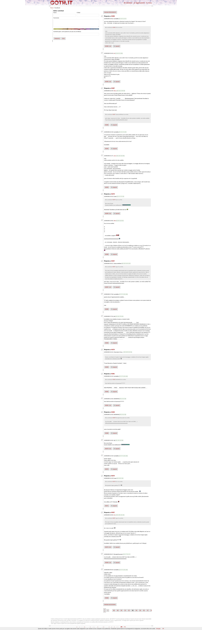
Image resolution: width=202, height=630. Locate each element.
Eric (114, 515)
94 (136, 610)
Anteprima (57, 38)
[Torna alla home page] (61, 2)
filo (114, 53)
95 (140, 610)
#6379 (113, 194)
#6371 (106, 505)
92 (129, 610)
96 (144, 610)
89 (117, 610)
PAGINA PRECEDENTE (110, 12)
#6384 (106, 343)
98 (151, 610)
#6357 (113, 261)
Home (51, 7)
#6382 (106, 391)
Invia (63, 38)
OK (163, 628)
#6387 (113, 88)
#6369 (113, 412)
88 (114, 610)
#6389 (107, 213)
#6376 (106, 469)
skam (115, 155)
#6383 (106, 367)
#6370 (113, 349)
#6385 (106, 309)
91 (125, 610)
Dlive (115, 220)
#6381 (113, 374)
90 (121, 610)
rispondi (117, 46)
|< (104, 610)
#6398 (107, 46)
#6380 (106, 433)
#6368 (106, 598)
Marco (115, 90)
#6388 (106, 254)
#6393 (106, 187)
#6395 (106, 124)
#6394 (106, 148)
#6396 (113, 16)
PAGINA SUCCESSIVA (109, 604)
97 (147, 610)
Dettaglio (158, 628)
